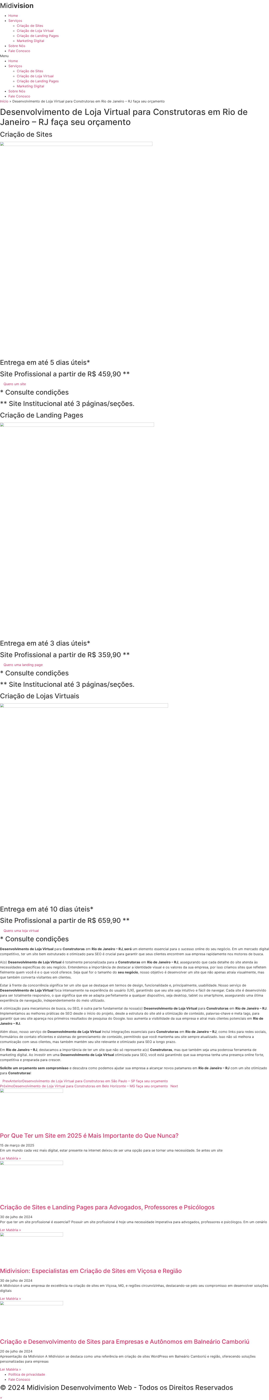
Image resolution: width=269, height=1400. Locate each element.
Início (4, 101)
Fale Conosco (19, 51)
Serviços (15, 20)
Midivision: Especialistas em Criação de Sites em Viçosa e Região (91, 1270)
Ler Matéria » (10, 1158)
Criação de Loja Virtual (35, 31)
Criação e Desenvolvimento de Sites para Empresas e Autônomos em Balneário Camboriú (124, 1341)
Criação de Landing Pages (38, 36)
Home (13, 15)
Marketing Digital (30, 41)
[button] (134, 55)
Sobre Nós (16, 46)
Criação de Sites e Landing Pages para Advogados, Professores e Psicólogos (107, 1207)
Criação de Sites (30, 26)
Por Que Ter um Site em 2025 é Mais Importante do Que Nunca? (89, 1135)
